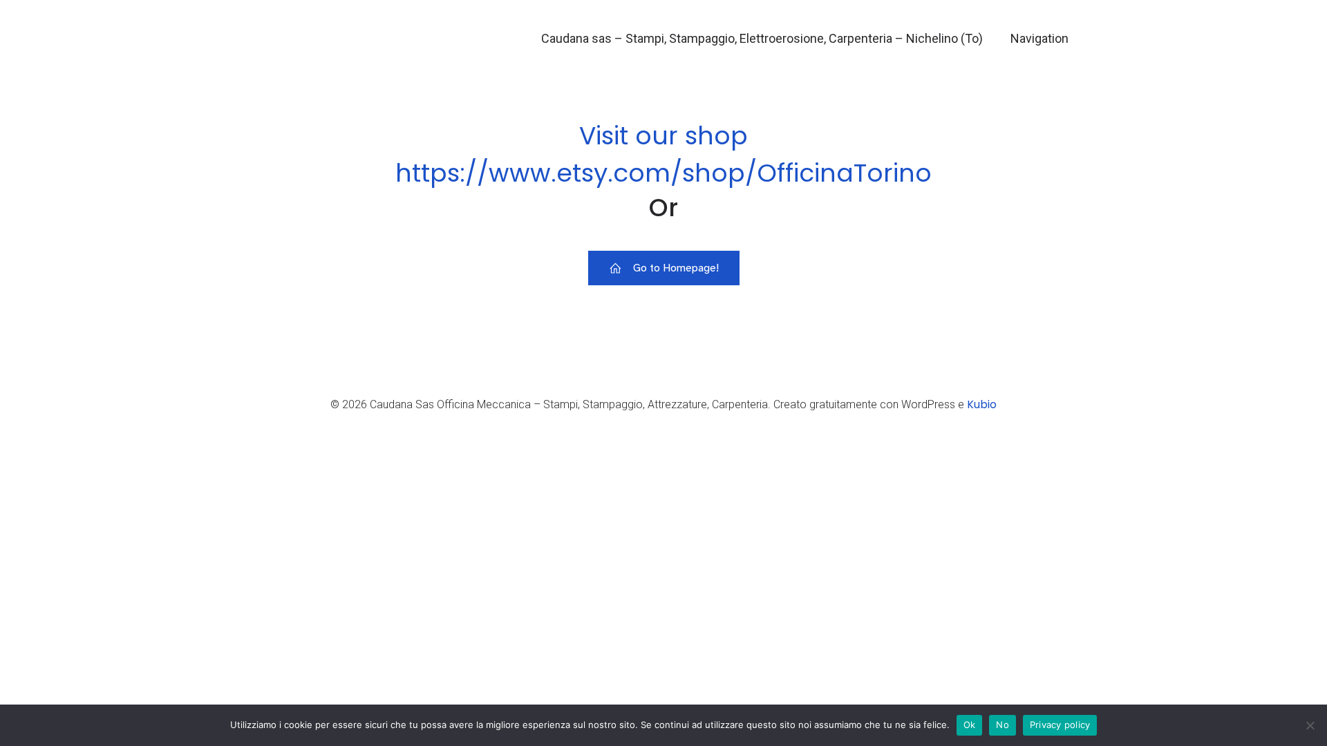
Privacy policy (1060, 724)
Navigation (1039, 38)
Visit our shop (663, 135)
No (1002, 724)
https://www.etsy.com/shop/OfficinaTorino (663, 173)
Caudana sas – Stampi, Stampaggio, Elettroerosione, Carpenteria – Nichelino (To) (762, 38)
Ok (969, 724)
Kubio (982, 404)
